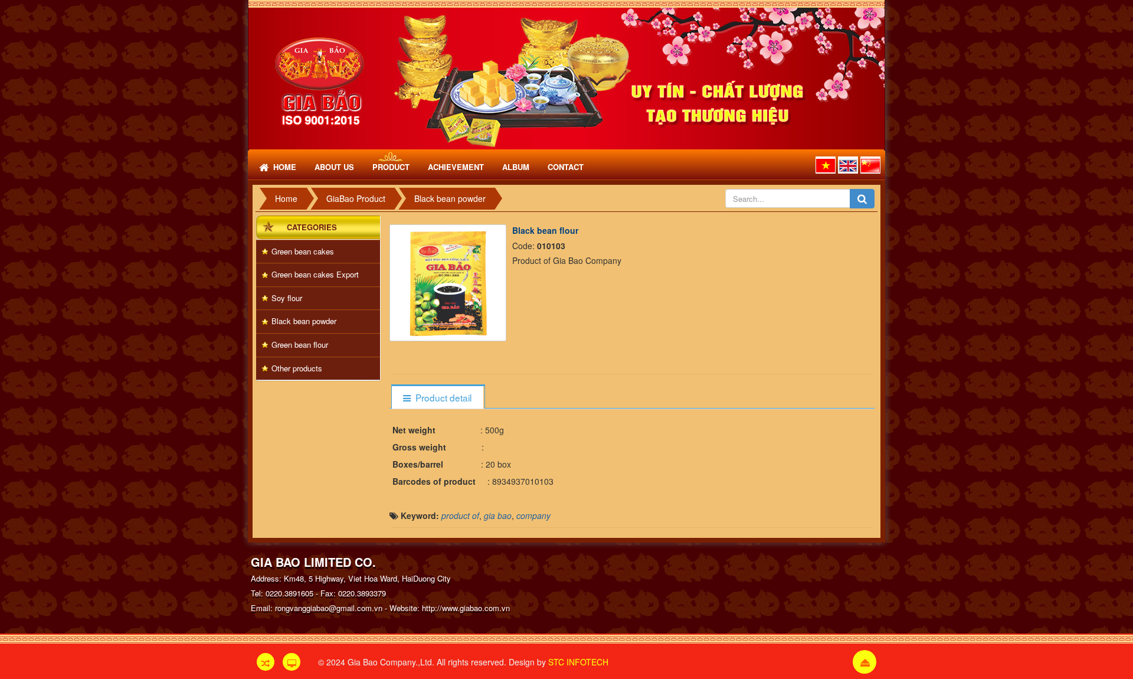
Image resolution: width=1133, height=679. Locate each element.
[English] (848, 165)
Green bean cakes (302, 251)
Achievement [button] (456, 166)
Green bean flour (299, 344)
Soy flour (286, 297)
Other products (296, 368)
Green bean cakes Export (315, 274)
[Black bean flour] (449, 281)
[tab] (437, 397)
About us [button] (334, 166)
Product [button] (391, 166)
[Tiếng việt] (826, 165)
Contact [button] (566, 166)
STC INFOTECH (578, 662)
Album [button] (515, 166)
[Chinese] (870, 165)
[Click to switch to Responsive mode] (265, 662)
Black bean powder (303, 321)
